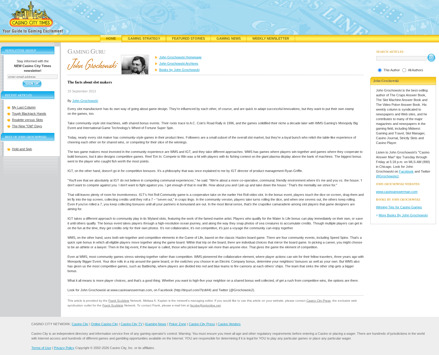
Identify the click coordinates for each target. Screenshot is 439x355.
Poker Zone (177, 324)
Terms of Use (41, 348)
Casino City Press (318, 300)
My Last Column (24, 107)
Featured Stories (188, 38)
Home (111, 38)
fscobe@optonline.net (205, 305)
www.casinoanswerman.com (396, 191)
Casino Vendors (229, 324)
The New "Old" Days (27, 126)
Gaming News (229, 38)
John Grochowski (85, 101)
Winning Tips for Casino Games (399, 207)
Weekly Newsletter (270, 38)
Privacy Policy (64, 348)
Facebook (406, 171)
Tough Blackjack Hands (29, 113)
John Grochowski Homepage (180, 57)
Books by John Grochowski (179, 70)
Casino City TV (131, 324)
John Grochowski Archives (178, 63)
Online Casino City (104, 324)
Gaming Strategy (144, 38)
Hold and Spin (22, 149)
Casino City (80, 324)
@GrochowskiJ (387, 176)
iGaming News (155, 324)
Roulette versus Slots (27, 120)
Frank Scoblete (118, 300)
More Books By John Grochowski (403, 215)
